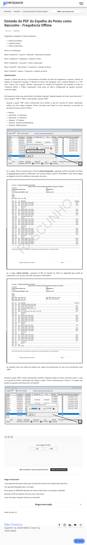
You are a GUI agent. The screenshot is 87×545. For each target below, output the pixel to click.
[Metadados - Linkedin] (70, 525)
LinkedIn (12, 437)
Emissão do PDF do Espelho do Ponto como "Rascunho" (24, 494)
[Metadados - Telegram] (80, 525)
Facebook (5, 437)
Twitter (8, 437)
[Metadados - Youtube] (75, 525)
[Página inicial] (13, 3)
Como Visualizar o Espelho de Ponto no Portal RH (22, 497)
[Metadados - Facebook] (59, 525)
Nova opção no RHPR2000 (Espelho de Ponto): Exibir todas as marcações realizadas (34, 490)
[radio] (36, 448)
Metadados (7, 11)
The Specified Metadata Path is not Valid (19, 487)
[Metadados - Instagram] (64, 525)
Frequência (17, 11)
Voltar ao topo (9, 512)
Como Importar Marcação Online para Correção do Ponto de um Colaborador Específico (35, 484)
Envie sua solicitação (58, 469)
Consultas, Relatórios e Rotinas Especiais (35, 11)
